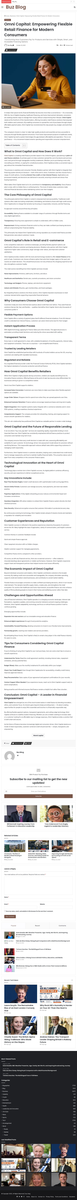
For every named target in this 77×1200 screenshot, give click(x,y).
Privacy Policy (50, 1196)
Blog (4, 1088)
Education (6, 1100)
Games (6, 1132)
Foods (6, 1129)
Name (6, 897)
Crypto (5, 1097)
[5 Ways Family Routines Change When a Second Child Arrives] (13, 1179)
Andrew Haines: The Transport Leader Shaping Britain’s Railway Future (55, 1039)
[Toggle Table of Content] (23, 145)
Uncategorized (7, 1123)
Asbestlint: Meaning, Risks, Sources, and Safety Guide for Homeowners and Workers (38, 855)
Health (4, 1106)
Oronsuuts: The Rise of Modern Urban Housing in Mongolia (13, 855)
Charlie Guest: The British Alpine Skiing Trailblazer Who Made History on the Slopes (19, 1039)
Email (6, 904)
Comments (62, 926)
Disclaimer (72, 1196)
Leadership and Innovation (11, 1108)
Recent (37, 926)
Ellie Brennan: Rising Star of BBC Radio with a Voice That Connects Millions (41, 966)
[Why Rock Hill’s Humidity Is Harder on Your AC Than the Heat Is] (56, 994)
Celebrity (5, 1094)
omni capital (38, 735)
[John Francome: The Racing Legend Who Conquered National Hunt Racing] (38, 1151)
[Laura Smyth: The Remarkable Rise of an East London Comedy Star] (20, 994)
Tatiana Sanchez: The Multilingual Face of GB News (33, 949)
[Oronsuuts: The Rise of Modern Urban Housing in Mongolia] (14, 846)
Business (13, 16)
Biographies (6, 1085)
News (4, 1114)
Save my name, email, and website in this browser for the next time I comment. (29, 911)
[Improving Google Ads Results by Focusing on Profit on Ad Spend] (62, 846)
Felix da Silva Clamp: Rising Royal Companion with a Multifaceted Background (43, 941)
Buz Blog (10, 45)
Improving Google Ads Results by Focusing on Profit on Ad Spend (62, 855)
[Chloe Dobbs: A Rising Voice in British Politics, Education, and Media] (9, 960)
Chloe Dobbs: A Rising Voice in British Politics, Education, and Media (39, 958)
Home (7, 16)
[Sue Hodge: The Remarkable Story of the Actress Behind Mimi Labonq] (38, 1179)
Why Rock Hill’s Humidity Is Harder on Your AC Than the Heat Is (30, 1)
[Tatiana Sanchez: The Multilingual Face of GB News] (9, 951)
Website (42, 904)
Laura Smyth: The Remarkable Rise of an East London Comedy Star (19, 1008)
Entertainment (7, 1103)
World (4, 1126)
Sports (4, 1117)
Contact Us (41, 1196)
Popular (13, 926)
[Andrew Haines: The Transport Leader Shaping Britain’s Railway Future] (56, 1025)
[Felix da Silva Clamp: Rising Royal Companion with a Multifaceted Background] (9, 943)
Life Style (5, 1111)
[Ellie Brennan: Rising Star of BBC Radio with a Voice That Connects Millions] (9, 968)
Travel (6, 1135)
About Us (34, 1196)
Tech (4, 1120)
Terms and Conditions (61, 1196)
